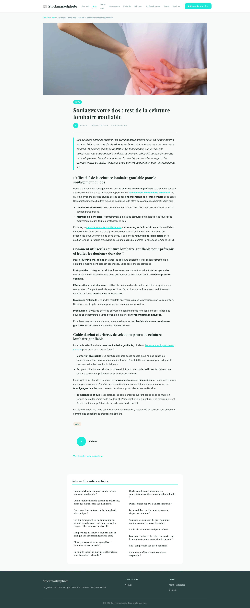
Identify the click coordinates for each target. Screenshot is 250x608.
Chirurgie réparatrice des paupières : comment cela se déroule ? (93, 544)
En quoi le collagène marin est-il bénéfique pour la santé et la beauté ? (95, 553)
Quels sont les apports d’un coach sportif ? (150, 503)
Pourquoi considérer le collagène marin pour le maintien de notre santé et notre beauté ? (151, 538)
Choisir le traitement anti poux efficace (149, 529)
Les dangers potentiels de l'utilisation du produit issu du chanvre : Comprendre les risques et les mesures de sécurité (95, 523)
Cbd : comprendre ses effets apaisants (148, 545)
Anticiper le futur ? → (198, 6)
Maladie (127, 6)
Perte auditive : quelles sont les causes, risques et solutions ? (148, 512)
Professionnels (153, 6)
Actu (94, 6)
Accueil (85, 6)
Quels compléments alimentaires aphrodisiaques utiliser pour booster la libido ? (152, 494)
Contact (173, 590)
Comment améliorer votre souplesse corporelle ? (147, 554)
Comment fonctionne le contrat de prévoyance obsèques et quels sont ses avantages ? (97, 502)
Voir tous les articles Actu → (88, 456)
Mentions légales (177, 585)
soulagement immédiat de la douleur (149, 192)
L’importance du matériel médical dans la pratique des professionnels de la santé (95, 534)
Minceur (138, 6)
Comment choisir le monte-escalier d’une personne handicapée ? (95, 492)
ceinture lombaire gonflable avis (103, 227)
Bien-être (103, 6)
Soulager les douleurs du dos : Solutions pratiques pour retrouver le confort (149, 521)
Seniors (176, 6)
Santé (166, 6)
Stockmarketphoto (60, 6)
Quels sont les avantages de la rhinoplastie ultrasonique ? (95, 512)
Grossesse (114, 6)
